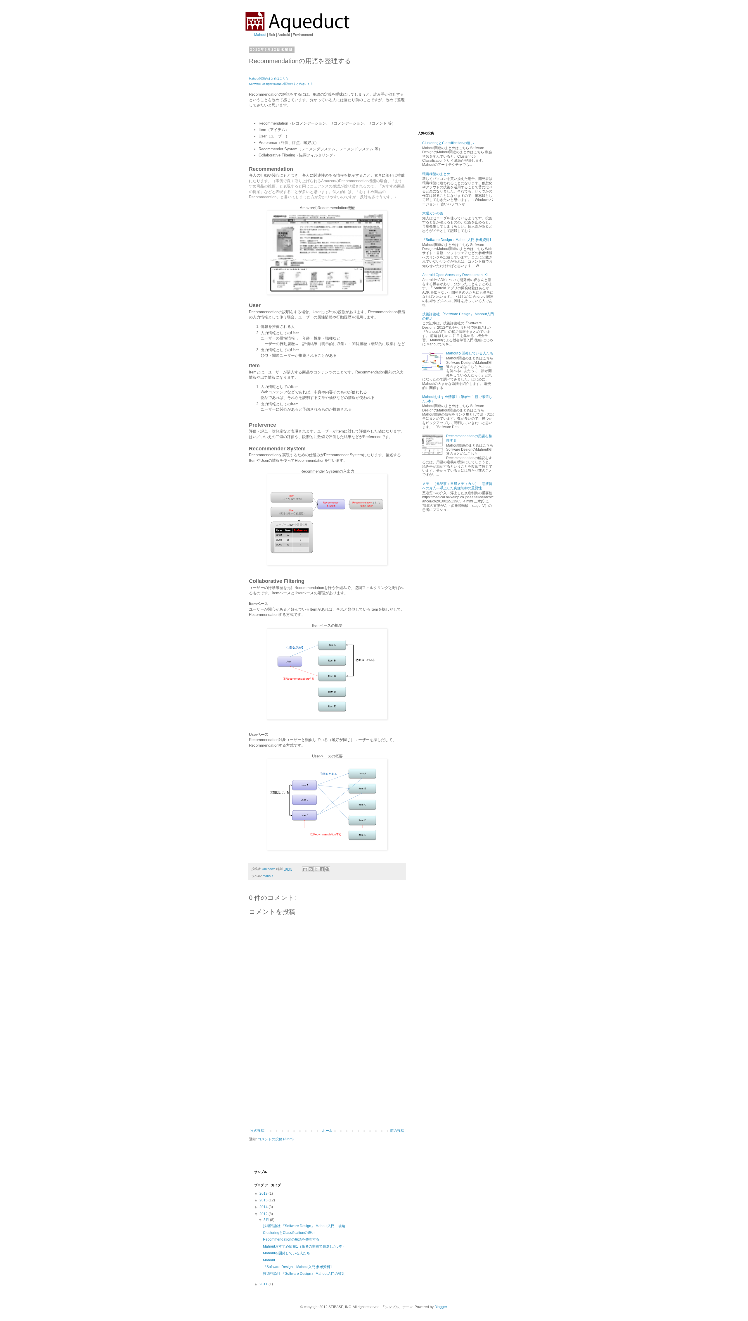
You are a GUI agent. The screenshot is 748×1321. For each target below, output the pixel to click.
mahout (268, 876)
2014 (264, 1207)
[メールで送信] (305, 869)
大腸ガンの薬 (432, 213)
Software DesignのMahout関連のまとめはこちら (281, 83)
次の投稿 (257, 1131)
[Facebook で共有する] (322, 869)
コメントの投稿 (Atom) (276, 1139)
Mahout (260, 35)
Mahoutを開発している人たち (469, 353)
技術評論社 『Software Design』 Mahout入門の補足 (304, 1274)
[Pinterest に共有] (327, 869)
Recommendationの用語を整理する (291, 1239)
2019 (264, 1193)
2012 (264, 1214)
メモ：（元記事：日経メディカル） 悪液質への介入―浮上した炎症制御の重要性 (457, 486)
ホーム (327, 1131)
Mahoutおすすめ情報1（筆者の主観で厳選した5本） (304, 1246)
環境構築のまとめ (436, 174)
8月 (267, 1220)
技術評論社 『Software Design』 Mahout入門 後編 (304, 1226)
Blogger (440, 1307)
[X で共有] (316, 869)
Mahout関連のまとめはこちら (268, 78)
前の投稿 (397, 1131)
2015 (264, 1200)
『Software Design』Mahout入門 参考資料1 (456, 240)
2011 (264, 1284)
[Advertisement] (327, 1084)
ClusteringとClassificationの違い (448, 143)
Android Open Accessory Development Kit (455, 275)
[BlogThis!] (311, 869)
